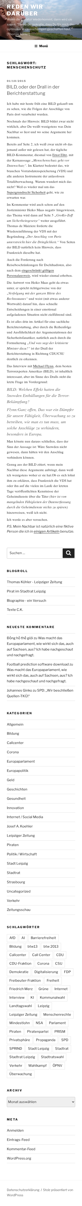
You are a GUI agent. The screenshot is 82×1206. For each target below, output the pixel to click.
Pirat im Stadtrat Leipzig (26, 591)
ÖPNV (57, 1066)
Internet (61, 989)
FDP (67, 972)
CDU (60, 955)
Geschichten (17, 789)
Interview (17, 998)
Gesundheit (16, 799)
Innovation (15, 808)
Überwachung (20, 1074)
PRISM (59, 1032)
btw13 (33, 946)
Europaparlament (21, 761)
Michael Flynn (43, 366)
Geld (10, 780)
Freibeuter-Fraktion (25, 980)
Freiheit (53, 980)
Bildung (13, 733)
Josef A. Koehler (20, 826)
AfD (12, 938)
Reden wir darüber (25, 10)
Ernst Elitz (59, 154)
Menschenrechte (57, 1015)
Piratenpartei (38, 1032)
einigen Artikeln (46, 531)
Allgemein (15, 724)
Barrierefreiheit (43, 938)
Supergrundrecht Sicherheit (26, 192)
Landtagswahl (20, 1006)
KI (32, 998)
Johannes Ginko (19, 690)
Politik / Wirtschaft (22, 854)
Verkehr (13, 901)
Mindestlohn (19, 1023)
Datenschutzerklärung (23, 1190)
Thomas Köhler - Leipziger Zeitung (34, 582)
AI (23, 938)
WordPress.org (19, 1158)
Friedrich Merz (21, 989)
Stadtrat (13, 873)
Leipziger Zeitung (21, 836)
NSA (39, 1023)
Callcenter (15, 743)
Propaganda (45, 1040)
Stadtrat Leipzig (22, 1057)
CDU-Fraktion (20, 963)
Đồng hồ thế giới (20, 638)
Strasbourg (16, 882)
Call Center (41, 955)
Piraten (13, 845)
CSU (58, 963)
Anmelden (15, 1130)
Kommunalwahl (52, 998)
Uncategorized (19, 891)
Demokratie (18, 972)
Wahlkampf (37, 1066)
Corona (13, 752)
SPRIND (15, 1049)
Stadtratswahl (52, 1057)
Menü (43, 46)
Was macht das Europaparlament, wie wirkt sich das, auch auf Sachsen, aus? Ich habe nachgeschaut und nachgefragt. (40, 675)
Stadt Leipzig (17, 863)
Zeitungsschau (19, 910)
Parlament (57, 1023)
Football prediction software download (38, 664)
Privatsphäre (19, 1040)
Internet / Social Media (25, 817)
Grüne (43, 989)
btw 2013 (51, 946)
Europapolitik (17, 771)
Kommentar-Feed (21, 1149)
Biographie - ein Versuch (26, 601)
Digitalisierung (46, 972)
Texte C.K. (15, 610)
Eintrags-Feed (18, 1140)
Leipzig (43, 1006)
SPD (64, 1040)
